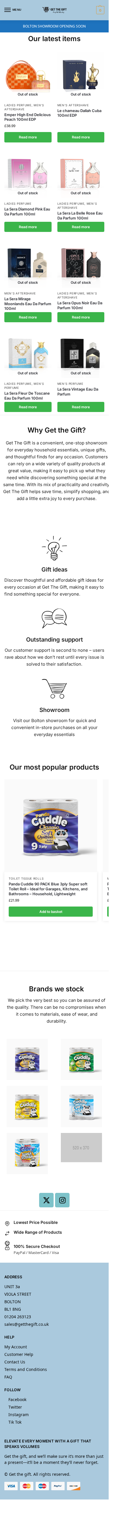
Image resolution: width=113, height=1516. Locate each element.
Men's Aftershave (73, 105)
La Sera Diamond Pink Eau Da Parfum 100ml (27, 211)
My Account (15, 1347)
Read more (28, 137)
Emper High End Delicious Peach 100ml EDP (27, 117)
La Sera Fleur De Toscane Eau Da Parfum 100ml (27, 395)
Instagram (18, 1414)
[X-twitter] (46, 1200)
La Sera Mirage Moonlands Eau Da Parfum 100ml (27, 303)
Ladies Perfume (18, 105)
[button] (99, 10)
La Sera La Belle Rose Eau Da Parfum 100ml (80, 215)
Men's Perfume (70, 383)
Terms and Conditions (25, 1369)
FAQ (8, 1377)
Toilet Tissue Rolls (26, 878)
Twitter (15, 1407)
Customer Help (18, 1354)
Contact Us (14, 1362)
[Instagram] (62, 1200)
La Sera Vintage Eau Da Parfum (77, 391)
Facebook (17, 1399)
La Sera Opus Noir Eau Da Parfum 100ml (79, 305)
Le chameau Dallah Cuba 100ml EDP (79, 113)
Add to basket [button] (50, 911)
